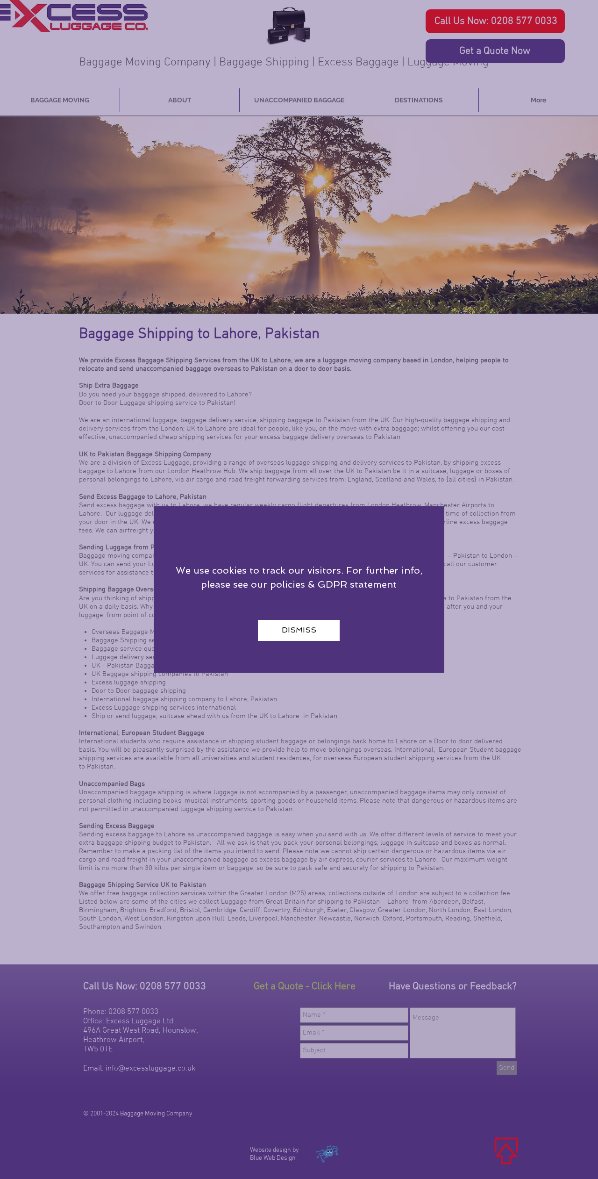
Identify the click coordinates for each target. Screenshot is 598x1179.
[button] (299, 630)
